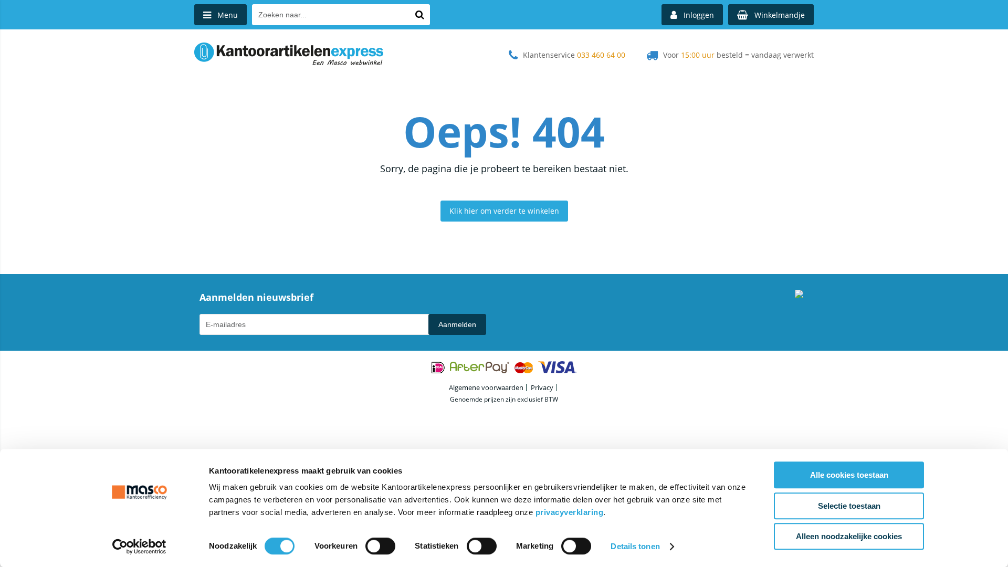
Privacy (542, 387)
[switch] (380, 547)
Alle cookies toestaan (849, 474)
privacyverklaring (570, 512)
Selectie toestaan (849, 505)
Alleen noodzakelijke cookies (849, 536)
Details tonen (635, 546)
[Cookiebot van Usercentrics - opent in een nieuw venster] (139, 546)
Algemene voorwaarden (486, 387)
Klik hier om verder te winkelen (504, 211)
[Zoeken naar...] (419, 14)
